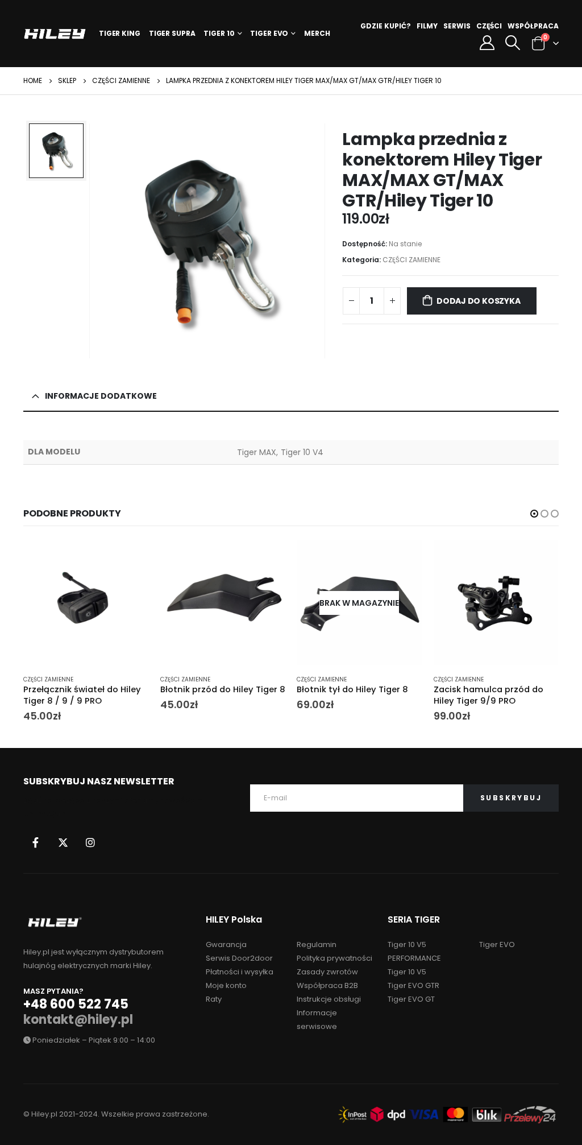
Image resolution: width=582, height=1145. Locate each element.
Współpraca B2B (327, 985)
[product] (86, 602)
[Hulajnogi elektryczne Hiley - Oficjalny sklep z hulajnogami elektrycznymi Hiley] (54, 34)
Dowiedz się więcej (403, 558)
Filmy (427, 26)
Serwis (457, 26)
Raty (214, 999)
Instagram (90, 842)
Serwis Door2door (239, 958)
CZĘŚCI (489, 26)
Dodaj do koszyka (478, 301)
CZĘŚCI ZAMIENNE (411, 259)
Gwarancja (226, 944)
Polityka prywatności (334, 958)
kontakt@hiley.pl (78, 1019)
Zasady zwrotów (327, 971)
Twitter (63, 842)
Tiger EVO (269, 33)
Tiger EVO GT (411, 999)
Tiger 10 (218, 33)
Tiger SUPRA (172, 33)
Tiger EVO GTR (413, 985)
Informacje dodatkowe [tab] (101, 396)
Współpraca (533, 26)
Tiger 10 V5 (407, 971)
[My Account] (487, 42)
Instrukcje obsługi (329, 999)
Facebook (35, 842)
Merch (317, 33)
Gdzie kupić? (385, 26)
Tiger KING (119, 33)
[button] (534, 513)
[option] (56, 151)
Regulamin (316, 944)
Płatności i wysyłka (239, 971)
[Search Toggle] (512, 42)
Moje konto (226, 985)
